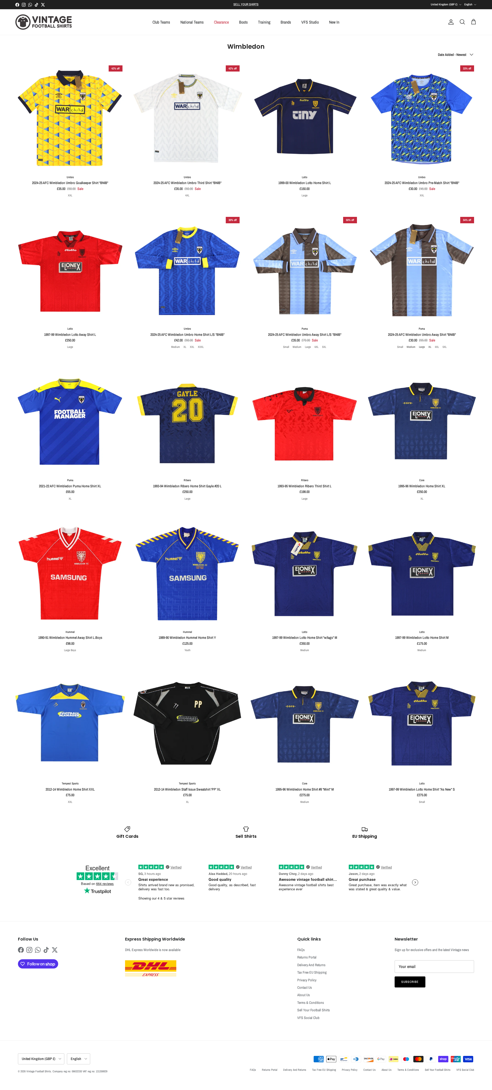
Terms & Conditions (310, 1002)
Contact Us (304, 987)
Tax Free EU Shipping (312, 972)
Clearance (221, 22)
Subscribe (410, 982)
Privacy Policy (306, 980)
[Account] (450, 22)
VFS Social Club (308, 1017)
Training (264, 22)
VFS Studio (310, 22)
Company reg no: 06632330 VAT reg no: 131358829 (80, 1071)
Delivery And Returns (311, 965)
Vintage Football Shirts (38, 1071)
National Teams (192, 22)
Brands (286, 22)
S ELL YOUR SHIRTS (246, 4)
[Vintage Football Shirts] (43, 22)
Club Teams (161, 22)
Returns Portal (306, 957)
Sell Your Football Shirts (313, 1010)
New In (334, 22)
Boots (243, 22)
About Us (303, 995)
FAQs (301, 949)
